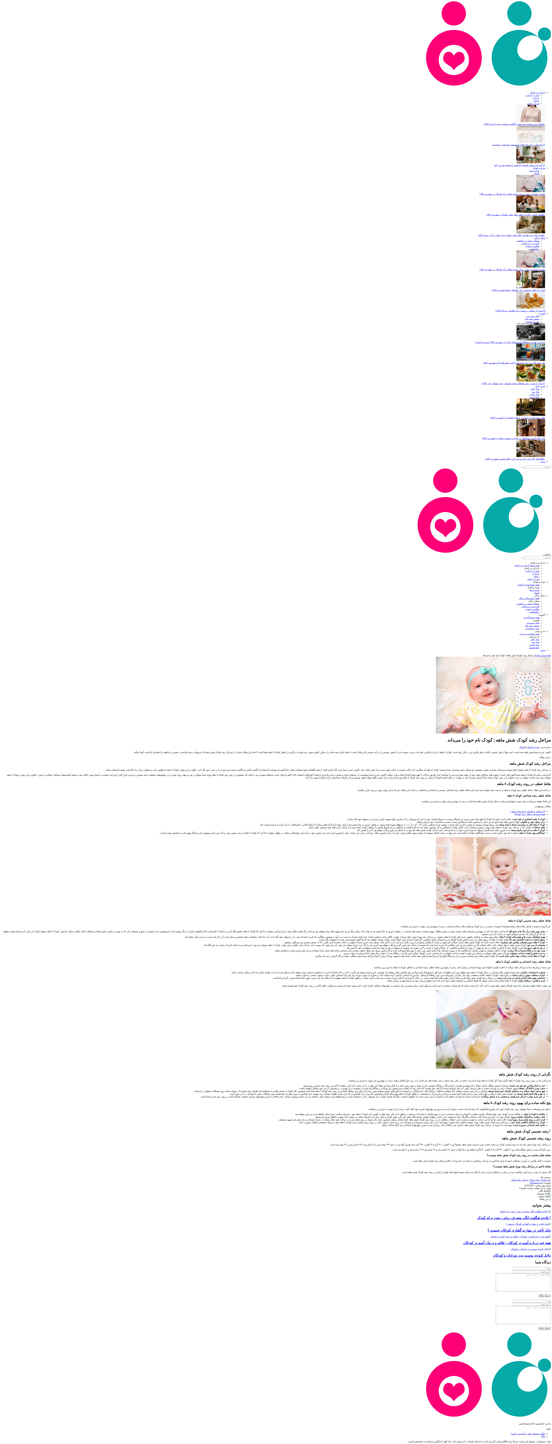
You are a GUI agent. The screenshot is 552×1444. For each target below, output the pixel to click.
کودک (536, 173)
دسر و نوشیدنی (532, 321)
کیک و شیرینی (532, 316)
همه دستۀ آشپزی (531, 617)
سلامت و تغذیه (532, 246)
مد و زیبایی (540, 386)
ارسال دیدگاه (544, 1296)
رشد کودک (545, 1180)
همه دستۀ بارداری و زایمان (526, 565)
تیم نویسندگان (535, 1182)
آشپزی (542, 313)
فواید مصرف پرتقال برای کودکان (529, 814)
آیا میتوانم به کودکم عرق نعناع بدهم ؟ (527, 811)
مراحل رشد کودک (519, 1180)
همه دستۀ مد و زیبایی (529, 634)
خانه (549, 655)
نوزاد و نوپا (534, 171)
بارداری (535, 98)
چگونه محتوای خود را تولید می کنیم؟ (528, 1433)
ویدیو (542, 461)
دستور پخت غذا (532, 319)
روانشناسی (534, 249)
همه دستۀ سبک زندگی (529, 598)
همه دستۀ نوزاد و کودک (528, 584)
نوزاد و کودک (539, 168)
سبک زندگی (539, 238)
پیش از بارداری (532, 95)
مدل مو (535, 391)
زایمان (536, 101)
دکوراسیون (534, 397)
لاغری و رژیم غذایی (530, 243)
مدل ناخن (534, 389)
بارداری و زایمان (537, 92)
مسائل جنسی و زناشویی (527, 240)
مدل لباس (534, 394)
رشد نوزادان (534, 1180)
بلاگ (543, 1436)
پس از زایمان (533, 103)
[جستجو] (522, 467)
